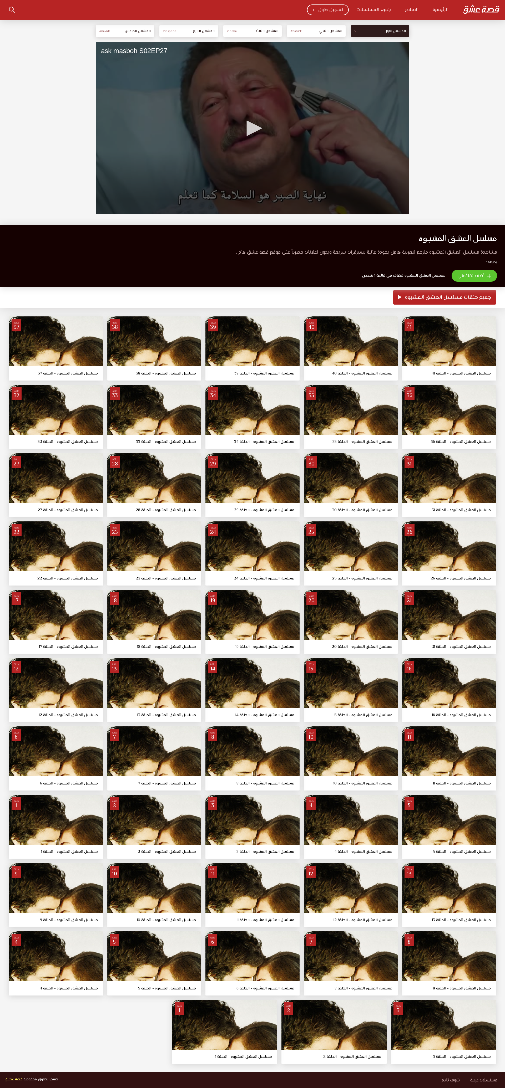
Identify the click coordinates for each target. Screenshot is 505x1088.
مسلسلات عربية (483, 1080)
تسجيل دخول (330, 10)
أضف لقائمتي (471, 276)
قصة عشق (13, 1079)
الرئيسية (440, 10)
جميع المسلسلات (373, 10)
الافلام (411, 10)
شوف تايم (450, 1080)
